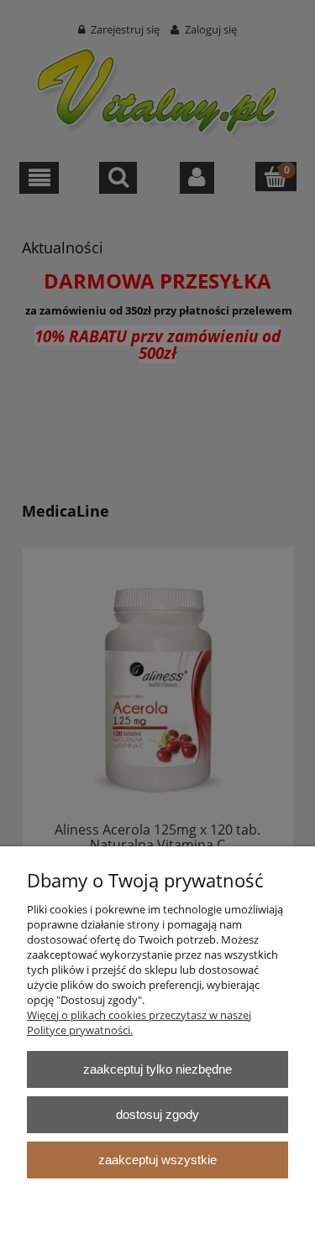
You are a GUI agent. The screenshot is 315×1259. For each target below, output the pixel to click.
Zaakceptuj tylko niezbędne (157, 1069)
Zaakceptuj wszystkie (157, 1159)
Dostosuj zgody (157, 1114)
